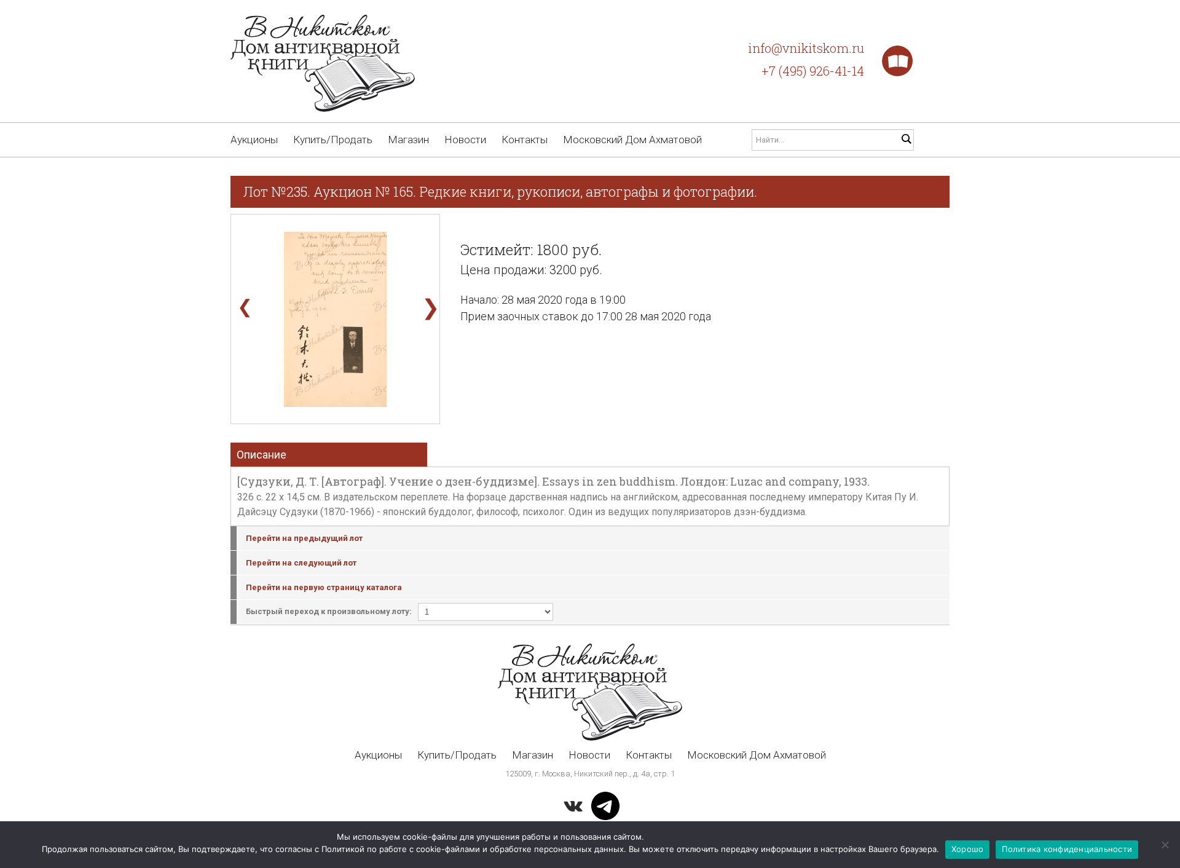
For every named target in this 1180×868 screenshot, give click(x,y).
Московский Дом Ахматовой (632, 139)
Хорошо (967, 849)
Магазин (408, 139)
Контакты (525, 139)
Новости (465, 139)
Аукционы (254, 139)
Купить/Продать (332, 139)
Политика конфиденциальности (1067, 849)
